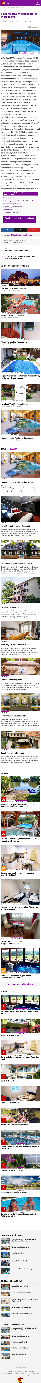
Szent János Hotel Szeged (12, 753)
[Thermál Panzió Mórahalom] (20, 304)
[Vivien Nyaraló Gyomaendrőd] (5, 1294)
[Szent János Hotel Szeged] (20, 740)
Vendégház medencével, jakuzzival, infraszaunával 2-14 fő (16, 977)
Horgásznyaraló (24, 1373)
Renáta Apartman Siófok (10, 1103)
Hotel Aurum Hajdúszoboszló (13, 716)
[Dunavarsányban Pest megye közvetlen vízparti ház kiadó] (20, 858)
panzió (4, 312)
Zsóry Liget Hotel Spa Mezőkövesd (16, 644)
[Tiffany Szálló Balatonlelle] (20, 1026)
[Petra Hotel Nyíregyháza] (20, 666)
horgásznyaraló (22, 835)
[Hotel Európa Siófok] (5, 1255)
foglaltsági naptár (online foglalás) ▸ (19, 219)
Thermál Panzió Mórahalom (12, 316)
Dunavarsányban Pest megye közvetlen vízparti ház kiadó (17, 874)
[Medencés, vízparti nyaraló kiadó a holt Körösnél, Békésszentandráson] (20, 789)
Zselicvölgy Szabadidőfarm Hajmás (14, 1192)
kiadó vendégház (17, 338)
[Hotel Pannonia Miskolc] (5, 1343)
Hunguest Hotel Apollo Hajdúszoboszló (18, 438)
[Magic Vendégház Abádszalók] (20, 331)
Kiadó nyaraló (21, 801)
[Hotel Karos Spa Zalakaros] (5, 1349)
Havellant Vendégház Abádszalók (15, 404)
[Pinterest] (33, 230)
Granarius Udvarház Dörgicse (12, 1170)
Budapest (5, 522)
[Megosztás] (7, 230)
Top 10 (38, 4)
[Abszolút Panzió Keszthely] (5, 1263)
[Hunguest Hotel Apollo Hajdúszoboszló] (20, 423)
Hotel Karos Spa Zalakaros (20, 1348)
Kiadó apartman (16, 938)
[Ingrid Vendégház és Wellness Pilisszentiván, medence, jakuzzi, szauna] (20, 361)
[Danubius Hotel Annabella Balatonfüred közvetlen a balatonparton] (20, 1137)
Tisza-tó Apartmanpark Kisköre (21, 1307)
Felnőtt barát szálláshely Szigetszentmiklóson (11, 942)
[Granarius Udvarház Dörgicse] (20, 1161)
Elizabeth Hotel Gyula (9, 1081)
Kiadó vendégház (7, 1373)
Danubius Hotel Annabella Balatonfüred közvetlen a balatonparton (24, 1240)
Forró (3, 799)
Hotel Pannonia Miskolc (19, 1342)
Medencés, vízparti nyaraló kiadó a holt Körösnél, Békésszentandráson (17, 805)
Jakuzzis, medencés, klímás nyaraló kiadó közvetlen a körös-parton (19, 840)
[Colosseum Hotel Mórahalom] (20, 277)
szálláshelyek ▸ (21, 984)
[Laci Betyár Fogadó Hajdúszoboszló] (20, 549)
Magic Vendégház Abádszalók (14, 342)
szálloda (5, 285)
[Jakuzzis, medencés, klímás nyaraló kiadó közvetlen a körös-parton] (20, 824)
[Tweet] (20, 230)
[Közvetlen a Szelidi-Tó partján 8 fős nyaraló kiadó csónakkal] (20, 892)
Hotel (13, 1375)
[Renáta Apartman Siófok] (20, 1093)
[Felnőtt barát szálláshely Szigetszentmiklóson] (20, 926)
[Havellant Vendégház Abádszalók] (20, 393)
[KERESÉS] (8, 3)
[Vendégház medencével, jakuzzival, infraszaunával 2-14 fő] (20, 960)
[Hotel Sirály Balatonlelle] (20, 590)
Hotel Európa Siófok (18, 1253)
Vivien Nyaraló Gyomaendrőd (21, 1293)
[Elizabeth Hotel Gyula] (20, 1071)
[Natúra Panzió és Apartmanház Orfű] (20, 1115)
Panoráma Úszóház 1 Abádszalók (22, 1313)
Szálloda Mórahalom (13, 242)
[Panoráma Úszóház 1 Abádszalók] (5, 1315)
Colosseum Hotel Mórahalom (13, 288)
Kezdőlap (9, 1371)
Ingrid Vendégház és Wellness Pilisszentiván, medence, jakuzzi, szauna (20, 377)
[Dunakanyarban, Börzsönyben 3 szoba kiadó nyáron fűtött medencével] (20, 1204)
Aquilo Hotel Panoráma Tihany (21, 1269)
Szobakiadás (35, 1373)
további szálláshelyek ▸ (20, 235)
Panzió (16, 1373)
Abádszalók (10, 240)
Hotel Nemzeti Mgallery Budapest (15, 526)
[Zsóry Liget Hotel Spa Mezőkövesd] (20, 630)
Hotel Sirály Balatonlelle (11, 607)
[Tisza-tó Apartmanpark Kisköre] (5, 1308)
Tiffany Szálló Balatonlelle (10, 1035)
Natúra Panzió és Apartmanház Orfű (14, 1125)
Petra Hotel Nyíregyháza (11, 680)
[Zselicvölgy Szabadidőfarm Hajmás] (20, 1183)
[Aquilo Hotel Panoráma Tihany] (5, 1271)
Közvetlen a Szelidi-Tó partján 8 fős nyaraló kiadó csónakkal (19, 908)
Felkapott (3, 868)
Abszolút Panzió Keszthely (20, 1261)
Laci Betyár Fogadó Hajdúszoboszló (16, 563)
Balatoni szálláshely (23, 1375)
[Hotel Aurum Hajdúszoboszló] (20, 702)
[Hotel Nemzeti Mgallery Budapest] (20, 509)
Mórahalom (21, 240)
